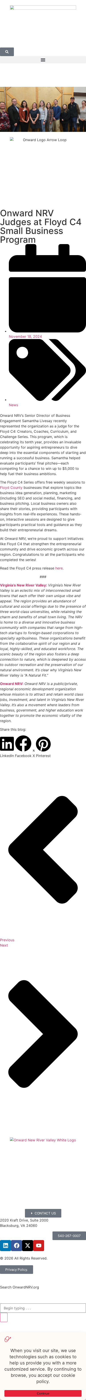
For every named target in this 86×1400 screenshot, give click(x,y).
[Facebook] (16, 1245)
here (59, 568)
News (13, 405)
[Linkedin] (5, 1245)
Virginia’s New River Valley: (23, 585)
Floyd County (11, 487)
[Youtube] (38, 1245)
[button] (43, 59)
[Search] (3, 1317)
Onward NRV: (11, 683)
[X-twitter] (27, 1245)
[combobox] (43, 1308)
